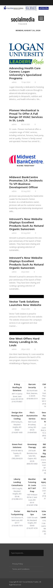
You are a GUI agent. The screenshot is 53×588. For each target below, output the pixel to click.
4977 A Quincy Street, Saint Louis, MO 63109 (17, 396)
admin (14, 82)
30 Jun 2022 (25, 309)
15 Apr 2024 (25, 82)
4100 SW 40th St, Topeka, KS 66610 (17, 453)
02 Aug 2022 (25, 191)
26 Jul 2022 (25, 272)
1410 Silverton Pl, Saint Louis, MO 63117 (17, 520)
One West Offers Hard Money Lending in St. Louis (24, 342)
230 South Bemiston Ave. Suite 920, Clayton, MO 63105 (32, 456)
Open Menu (41, 18)
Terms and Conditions (20, 569)
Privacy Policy (17, 564)
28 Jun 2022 (25, 349)
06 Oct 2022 (25, 124)
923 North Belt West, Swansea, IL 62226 (32, 393)
